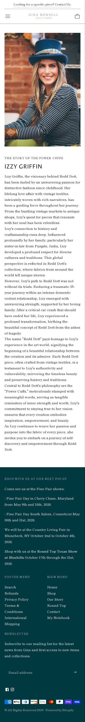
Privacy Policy (16, 599)
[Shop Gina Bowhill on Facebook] (7, 689)
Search (10, 587)
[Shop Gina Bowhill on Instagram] (12, 689)
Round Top (56, 605)
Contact (53, 611)
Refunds (12, 593)
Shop (51, 593)
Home (52, 587)
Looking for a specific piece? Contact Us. (42, 4)
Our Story (55, 599)
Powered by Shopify (60, 710)
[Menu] (8, 16)
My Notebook (58, 617)
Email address (19, 667)
